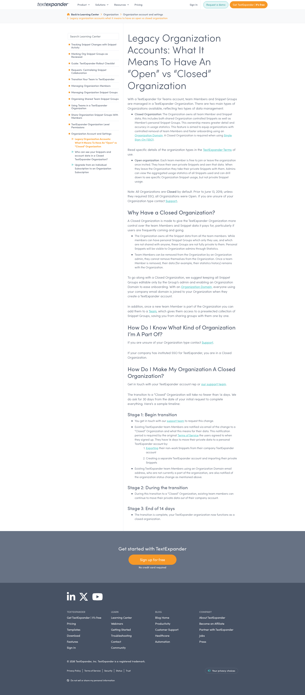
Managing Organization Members (90, 85)
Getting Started (121, 629)
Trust (128, 670)
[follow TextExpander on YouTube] (99, 599)
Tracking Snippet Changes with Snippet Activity (93, 46)
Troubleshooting (121, 635)
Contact (116, 641)
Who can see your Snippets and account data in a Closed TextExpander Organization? (93, 155)
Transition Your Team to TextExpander (92, 79)
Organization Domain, (197, 287)
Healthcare (162, 635)
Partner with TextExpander (216, 629)
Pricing (138, 4)
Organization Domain (149, 135)
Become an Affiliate (211, 623)
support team (175, 421)
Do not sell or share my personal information (93, 680)
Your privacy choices (223, 670)
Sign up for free (152, 559)
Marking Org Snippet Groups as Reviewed (89, 55)
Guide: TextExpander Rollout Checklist (93, 63)
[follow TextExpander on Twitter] (85, 599)
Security (108, 670)
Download (73, 635)
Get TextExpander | (249, 4)
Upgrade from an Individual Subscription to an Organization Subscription (93, 168)
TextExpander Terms (217, 150)
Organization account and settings (143, 14)
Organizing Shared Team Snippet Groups (95, 99)
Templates (73, 629)
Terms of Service (188, 435)
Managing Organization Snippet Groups (94, 92)
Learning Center (121, 617)
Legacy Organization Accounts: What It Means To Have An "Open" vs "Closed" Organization (96, 142)
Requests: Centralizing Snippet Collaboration (88, 71)
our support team (213, 384)
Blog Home (162, 617)
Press (202, 641)
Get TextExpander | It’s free (84, 617)
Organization (111, 14)
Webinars (117, 623)
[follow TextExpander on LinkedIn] (72, 599)
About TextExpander (212, 617)
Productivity (162, 623)
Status (119, 670)
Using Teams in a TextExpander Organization (89, 107)
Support (171, 201)
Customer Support (166, 629)
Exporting (152, 448)
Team (153, 311)
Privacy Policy (74, 670)
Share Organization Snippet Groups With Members (94, 116)
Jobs (202, 635)
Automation (162, 641)
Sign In (194, 4)
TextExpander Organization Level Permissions (90, 126)
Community (118, 647)
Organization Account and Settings (91, 133)
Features (72, 641)
